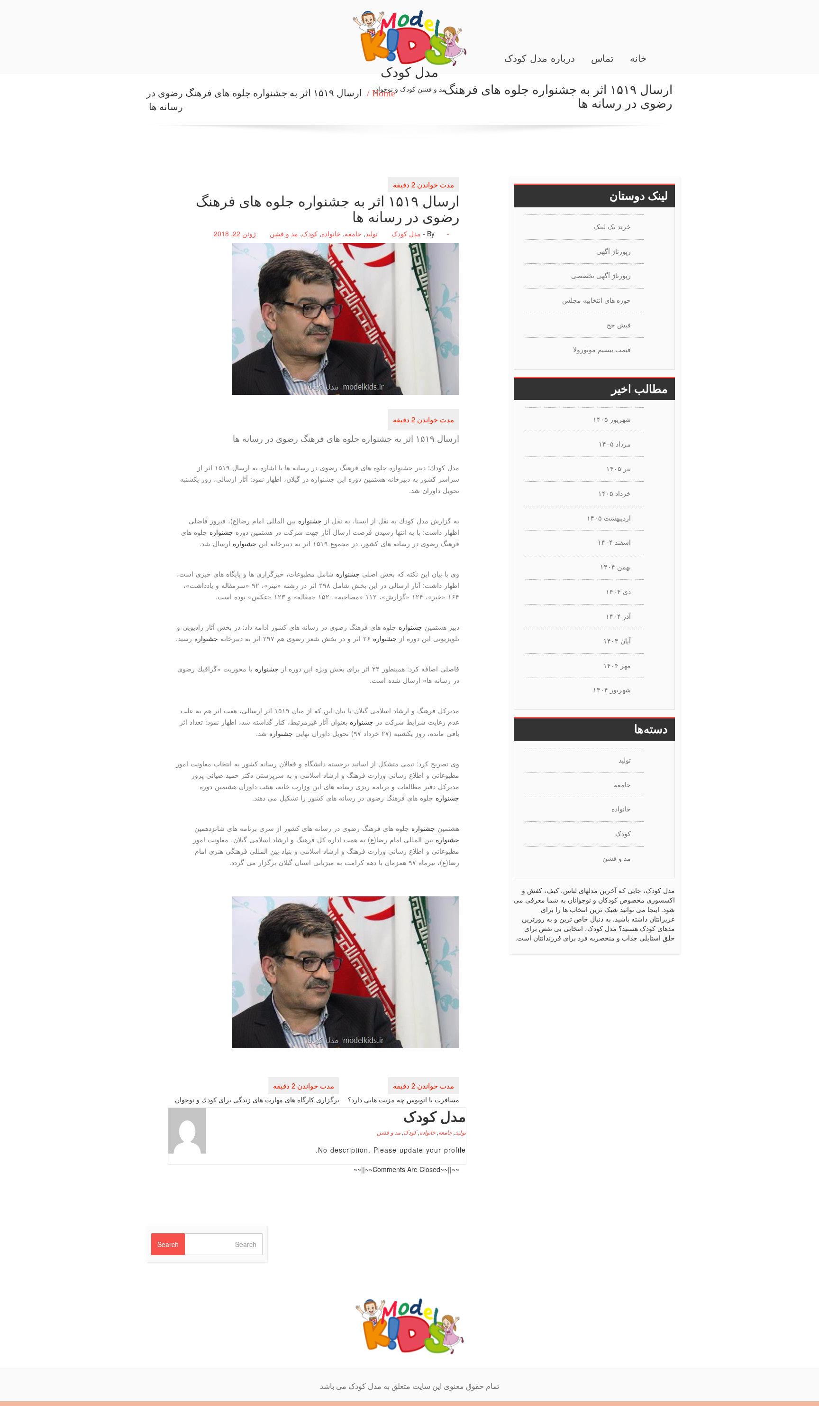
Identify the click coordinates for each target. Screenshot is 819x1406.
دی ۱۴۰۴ (618, 591)
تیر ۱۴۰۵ (618, 468)
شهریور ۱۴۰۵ (612, 419)
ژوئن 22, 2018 (235, 233)
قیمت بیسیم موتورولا (602, 349)
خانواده (331, 233)
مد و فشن (284, 233)
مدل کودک (406, 233)
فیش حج (619, 324)
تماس (602, 58)
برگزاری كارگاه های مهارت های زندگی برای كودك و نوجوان (257, 1099)
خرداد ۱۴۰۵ (614, 493)
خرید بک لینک (612, 226)
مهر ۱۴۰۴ (617, 665)
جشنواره (310, 520)
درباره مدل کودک (539, 58)
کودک (310, 233)
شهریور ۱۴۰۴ (612, 689)
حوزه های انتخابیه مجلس (596, 300)
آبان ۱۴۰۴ (617, 640)
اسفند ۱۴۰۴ (614, 542)
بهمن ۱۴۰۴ (615, 566)
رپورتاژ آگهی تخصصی (601, 275)
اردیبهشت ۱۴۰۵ (609, 517)
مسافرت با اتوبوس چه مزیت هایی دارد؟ (403, 1099)
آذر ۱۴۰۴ (618, 616)
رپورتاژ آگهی (613, 251)
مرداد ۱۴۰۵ (615, 443)
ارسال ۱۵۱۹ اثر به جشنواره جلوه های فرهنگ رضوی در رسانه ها (254, 100)
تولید (371, 233)
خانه (638, 58)
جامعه (353, 233)
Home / (381, 93)
